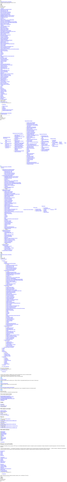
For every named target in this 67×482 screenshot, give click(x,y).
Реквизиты (2, 467)
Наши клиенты (2, 461)
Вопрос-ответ (2, 469)
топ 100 (1, 413)
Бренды (1, 454)
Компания (6, 358)
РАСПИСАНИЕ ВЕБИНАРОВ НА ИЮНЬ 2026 (8, 420)
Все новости (8, 418)
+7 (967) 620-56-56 (4, 99)
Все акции (2, 404)
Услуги (1, 453)
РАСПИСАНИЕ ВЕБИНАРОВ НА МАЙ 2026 (8, 424)
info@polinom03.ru (4, 101)
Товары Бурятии (9, 341)
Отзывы (1, 458)
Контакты (2, 460)
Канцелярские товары (10, 287)
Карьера (1, 459)
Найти (2, 477)
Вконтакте (4, 104)
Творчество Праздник (10, 327)
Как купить (6, 353)
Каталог (5, 262)
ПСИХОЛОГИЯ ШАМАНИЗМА (6, 397)
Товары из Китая (3, 410)
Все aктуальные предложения (5, 395)
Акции (1, 452)
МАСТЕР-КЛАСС (3, 422)
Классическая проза (3, 411)
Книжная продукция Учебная (11, 272)
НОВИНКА (2, 400)
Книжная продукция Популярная (11, 265)
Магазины (2, 464)
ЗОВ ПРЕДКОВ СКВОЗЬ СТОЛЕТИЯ (6, 396)
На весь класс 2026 (3, 405)
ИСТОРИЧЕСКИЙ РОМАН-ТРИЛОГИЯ (7, 398)
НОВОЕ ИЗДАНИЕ (3, 399)
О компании (2, 457)
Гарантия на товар (3, 466)
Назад (6, 261)
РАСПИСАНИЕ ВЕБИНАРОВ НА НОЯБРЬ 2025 (8, 427)
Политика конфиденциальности (5, 468)
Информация (2, 462)
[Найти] (1, 4)
